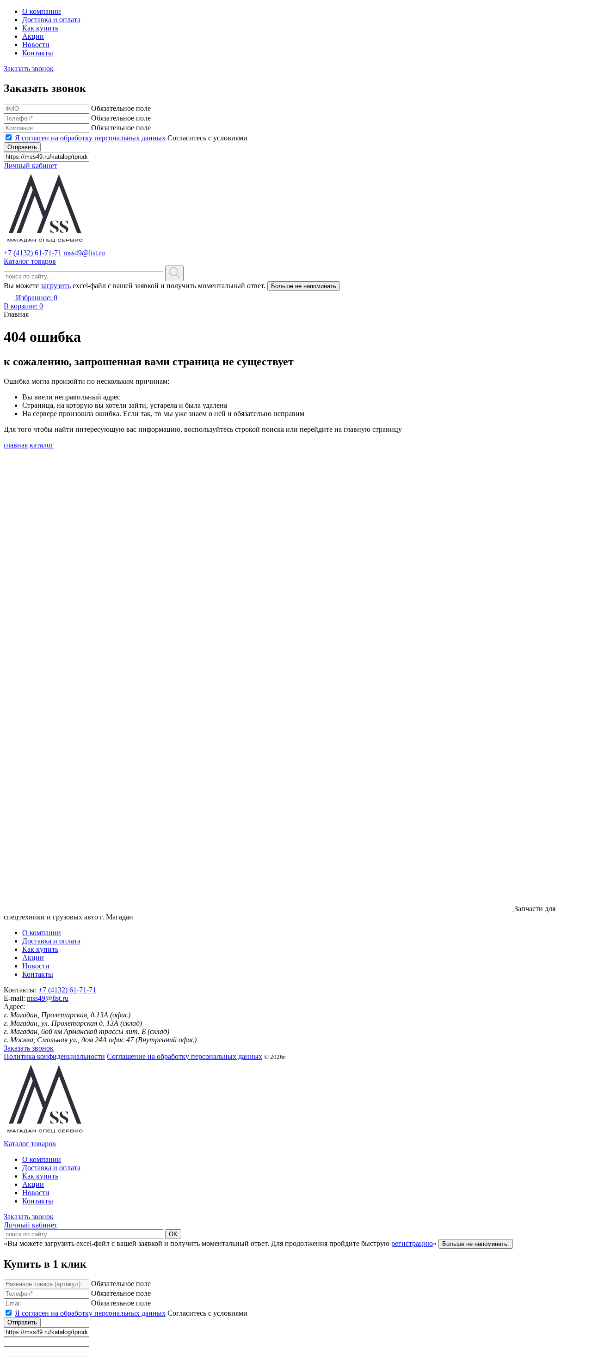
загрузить (56, 286)
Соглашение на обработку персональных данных (184, 1056)
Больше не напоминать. (475, 1243)
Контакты (37, 53)
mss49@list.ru (84, 253)
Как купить (40, 28)
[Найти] (174, 273)
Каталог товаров (30, 1144)
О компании (41, 11)
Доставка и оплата (51, 20)
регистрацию (412, 1243)
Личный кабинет (30, 165)
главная (16, 445)
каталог (42, 445)
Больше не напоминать (303, 286)
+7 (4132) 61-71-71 (33, 253)
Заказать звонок (29, 69)
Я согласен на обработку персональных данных (90, 138)
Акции (33, 36)
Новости (35, 44)
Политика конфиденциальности (54, 1056)
